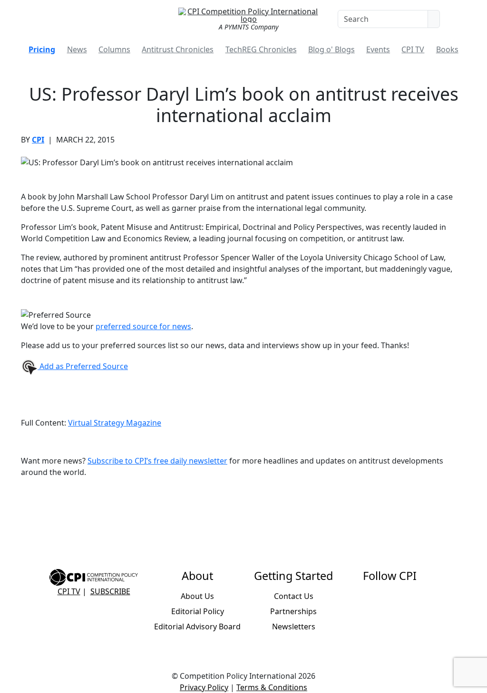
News (77, 49)
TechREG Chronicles (261, 49)
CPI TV (412, 49)
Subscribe (110, 591)
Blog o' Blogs (331, 49)
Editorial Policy (197, 611)
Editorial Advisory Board (197, 626)
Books (447, 49)
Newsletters (293, 626)
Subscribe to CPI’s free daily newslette (156, 461)
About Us (197, 596)
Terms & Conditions (271, 687)
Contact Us (293, 596)
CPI (38, 139)
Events (378, 49)
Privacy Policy (204, 687)
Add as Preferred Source (83, 366)
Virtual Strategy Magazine (114, 423)
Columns (114, 49)
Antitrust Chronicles (178, 49)
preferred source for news (143, 326)
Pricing (42, 49)
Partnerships (293, 611)
